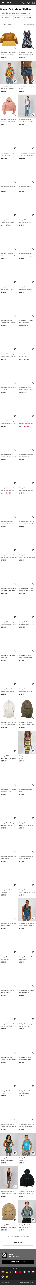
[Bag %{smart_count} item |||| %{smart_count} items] (33, 2)
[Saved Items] (28, 2)
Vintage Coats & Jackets (23, 17)
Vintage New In (6, 17)
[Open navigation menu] (3, 2)
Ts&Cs (32, 1282)
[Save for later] (15, 47)
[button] (2, 1272)
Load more (18, 1243)
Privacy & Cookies (24, 1282)
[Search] (23, 2)
